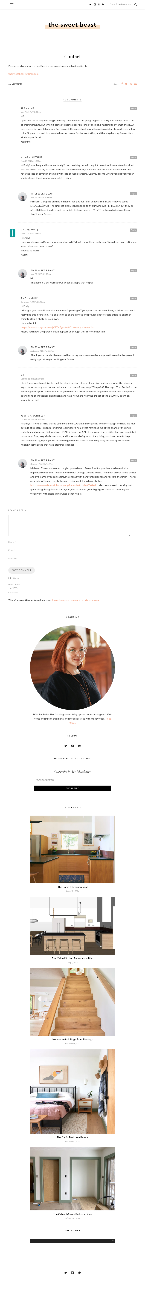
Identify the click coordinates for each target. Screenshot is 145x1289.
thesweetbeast (42, 193)
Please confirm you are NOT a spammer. (14, 585)
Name (12, 542)
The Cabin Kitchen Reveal (72, 887)
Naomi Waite (30, 230)
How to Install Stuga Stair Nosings (72, 1039)
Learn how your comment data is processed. (76, 600)
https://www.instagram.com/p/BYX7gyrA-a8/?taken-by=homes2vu (57, 327)
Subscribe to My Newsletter (72, 771)
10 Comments (15, 83)
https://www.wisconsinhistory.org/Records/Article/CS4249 (63, 485)
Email (11, 550)
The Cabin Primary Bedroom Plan (72, 1214)
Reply (133, 108)
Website (12, 558)
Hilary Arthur (32, 157)
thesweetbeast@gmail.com (23, 73)
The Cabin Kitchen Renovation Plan (72, 958)
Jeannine (27, 108)
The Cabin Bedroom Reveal (72, 1137)
